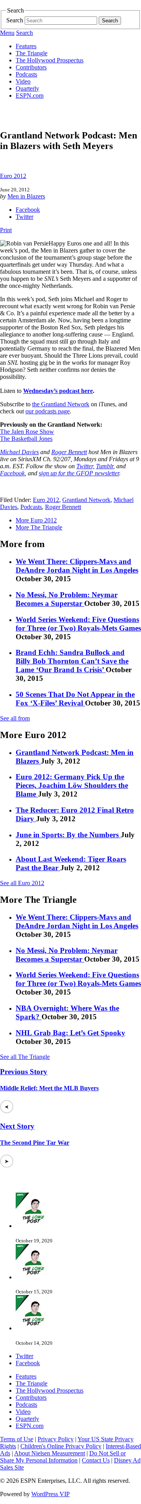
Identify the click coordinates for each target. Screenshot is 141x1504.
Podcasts (26, 74)
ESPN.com (29, 95)
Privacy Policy (56, 1439)
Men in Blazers (26, 196)
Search (14, 20)
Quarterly (27, 88)
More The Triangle (39, 527)
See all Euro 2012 (22, 883)
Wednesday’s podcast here (58, 390)
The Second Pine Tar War (34, 1142)
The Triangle (31, 53)
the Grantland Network (60, 404)
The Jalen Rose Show (27, 431)
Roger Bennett (69, 452)
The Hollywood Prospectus (49, 60)
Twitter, (85, 466)
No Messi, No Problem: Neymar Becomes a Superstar (67, 599)
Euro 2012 (13, 176)
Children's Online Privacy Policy (60, 1446)
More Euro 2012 (36, 520)
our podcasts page (47, 411)
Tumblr (104, 466)
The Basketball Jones (26, 438)
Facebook (28, 209)
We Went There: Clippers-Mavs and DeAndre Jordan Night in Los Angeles (77, 565)
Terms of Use (16, 1439)
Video (23, 81)
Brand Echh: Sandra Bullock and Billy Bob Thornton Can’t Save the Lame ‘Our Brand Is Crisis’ (72, 661)
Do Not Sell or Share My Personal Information (63, 1457)
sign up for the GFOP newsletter (79, 473)
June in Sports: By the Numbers (68, 835)
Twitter (24, 216)
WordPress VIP (50, 1494)
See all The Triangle (25, 1056)
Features (26, 46)
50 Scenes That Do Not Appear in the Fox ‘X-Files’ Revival (75, 698)
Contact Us (96, 1460)
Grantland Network (86, 499)
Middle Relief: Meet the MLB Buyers (49, 1088)
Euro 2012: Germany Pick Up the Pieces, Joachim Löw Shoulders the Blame (72, 785)
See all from (15, 718)
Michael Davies (19, 452)
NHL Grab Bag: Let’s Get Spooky (70, 1033)
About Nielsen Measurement (49, 1453)
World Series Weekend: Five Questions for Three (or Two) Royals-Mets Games (78, 623)
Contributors (31, 67)
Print (6, 230)
